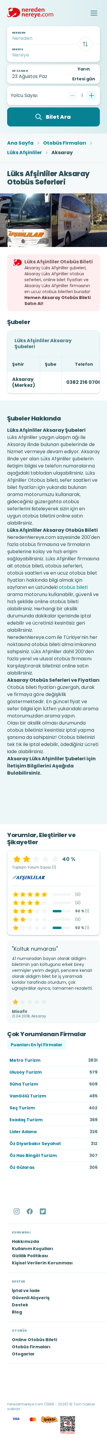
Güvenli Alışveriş (31, 1298)
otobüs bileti (73, 587)
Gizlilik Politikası (30, 1256)
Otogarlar (23, 1354)
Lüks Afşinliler (24, 153)
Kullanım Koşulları (32, 1249)
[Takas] (85, 44)
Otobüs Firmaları (64, 143)
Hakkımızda (25, 1241)
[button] (94, 13)
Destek (20, 1305)
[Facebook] (30, 1211)
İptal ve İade (26, 1291)
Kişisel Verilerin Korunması (42, 1263)
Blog (17, 1312)
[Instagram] (17, 1211)
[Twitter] (43, 1211)
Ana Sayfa (20, 143)
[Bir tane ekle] (91, 95)
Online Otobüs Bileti (34, 1340)
